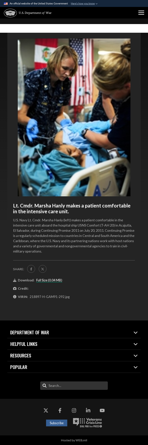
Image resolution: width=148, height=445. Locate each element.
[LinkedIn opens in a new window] (88, 410)
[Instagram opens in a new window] (74, 410)
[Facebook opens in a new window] (60, 410)
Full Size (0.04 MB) (49, 280)
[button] (141, 13)
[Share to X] (42, 269)
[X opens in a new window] (46, 410)
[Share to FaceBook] (31, 269)
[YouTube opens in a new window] (102, 410)
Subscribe (57, 423)
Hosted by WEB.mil (74, 440)
